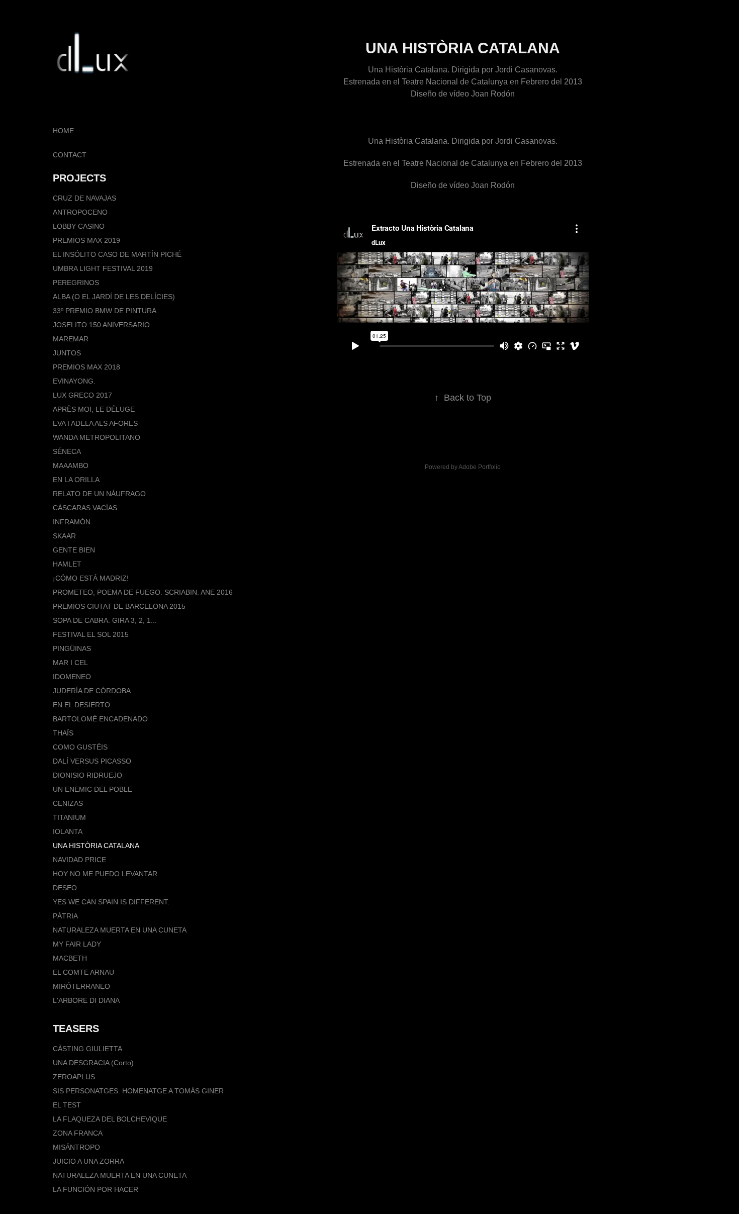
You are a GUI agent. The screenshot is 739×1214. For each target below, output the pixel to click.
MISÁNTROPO (76, 1147)
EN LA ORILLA (76, 480)
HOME (63, 131)
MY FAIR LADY (77, 944)
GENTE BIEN (74, 550)
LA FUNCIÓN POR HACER (95, 1189)
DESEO (65, 888)
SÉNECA (67, 451)
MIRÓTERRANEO (81, 986)
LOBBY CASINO (79, 226)
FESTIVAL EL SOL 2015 (91, 634)
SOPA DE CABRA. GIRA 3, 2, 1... (105, 620)
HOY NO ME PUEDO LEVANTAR (105, 874)
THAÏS (63, 733)
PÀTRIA (65, 916)
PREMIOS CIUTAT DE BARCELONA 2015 (119, 606)
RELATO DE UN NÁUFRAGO (99, 494)
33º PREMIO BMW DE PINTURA (104, 311)
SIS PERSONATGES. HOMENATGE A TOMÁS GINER (138, 1091)
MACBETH (70, 958)
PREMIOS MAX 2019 (86, 240)
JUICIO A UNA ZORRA (88, 1161)
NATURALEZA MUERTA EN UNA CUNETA (120, 930)
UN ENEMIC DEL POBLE (92, 789)
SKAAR (64, 536)
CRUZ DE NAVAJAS (84, 198)
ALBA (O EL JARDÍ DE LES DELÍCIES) (114, 297)
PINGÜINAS (72, 648)
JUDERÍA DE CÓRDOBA (92, 691)
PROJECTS (79, 177)
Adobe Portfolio (479, 467)
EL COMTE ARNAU (83, 972)
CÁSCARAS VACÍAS (85, 508)
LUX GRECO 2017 (82, 395)
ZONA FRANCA (78, 1133)
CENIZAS (68, 803)
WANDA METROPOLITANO (96, 437)
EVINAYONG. (74, 381)
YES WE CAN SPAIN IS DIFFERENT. (111, 902)
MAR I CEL (70, 663)
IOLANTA (67, 831)
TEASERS (76, 1028)
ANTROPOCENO (80, 212)
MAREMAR (70, 339)
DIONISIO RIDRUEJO (87, 775)
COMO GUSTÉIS (80, 747)
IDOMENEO (72, 677)
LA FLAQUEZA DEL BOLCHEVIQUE (110, 1119)
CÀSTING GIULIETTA (87, 1049)
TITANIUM (69, 817)
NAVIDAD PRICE (79, 860)
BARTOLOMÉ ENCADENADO (100, 719)
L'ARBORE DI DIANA (86, 1000)
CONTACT (69, 155)
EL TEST (67, 1105)
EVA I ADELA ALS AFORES (95, 423)
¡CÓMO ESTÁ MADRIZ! (91, 578)
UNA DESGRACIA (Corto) (93, 1063)
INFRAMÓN (71, 522)
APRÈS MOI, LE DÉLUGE (94, 409)
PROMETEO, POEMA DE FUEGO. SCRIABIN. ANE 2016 (143, 592)
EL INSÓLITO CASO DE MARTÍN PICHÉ (117, 254)
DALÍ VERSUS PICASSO (92, 761)
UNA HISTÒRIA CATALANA (96, 846)
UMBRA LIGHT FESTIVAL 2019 (103, 268)
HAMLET (67, 564)
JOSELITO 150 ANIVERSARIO (101, 325)
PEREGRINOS (76, 282)
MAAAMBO (70, 465)
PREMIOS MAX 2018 (86, 367)
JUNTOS (67, 353)
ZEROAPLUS (74, 1077)
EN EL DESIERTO (81, 705)
